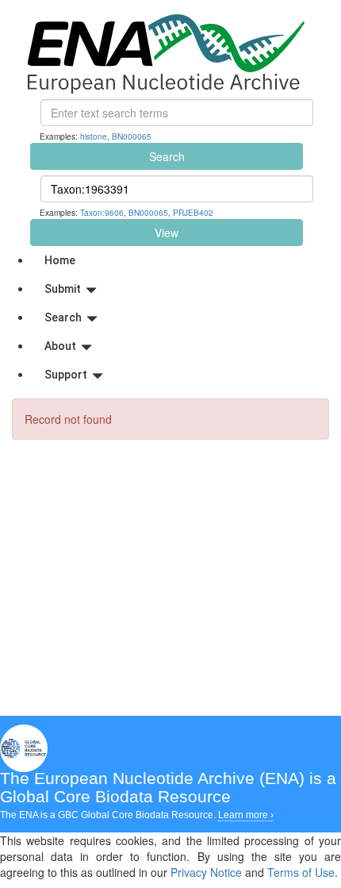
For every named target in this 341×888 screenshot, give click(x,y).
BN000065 (131, 136)
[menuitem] (186, 260)
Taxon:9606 (102, 212)
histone (93, 136)
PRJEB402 (193, 212)
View (166, 232)
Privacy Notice (206, 872)
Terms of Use (301, 872)
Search (167, 156)
